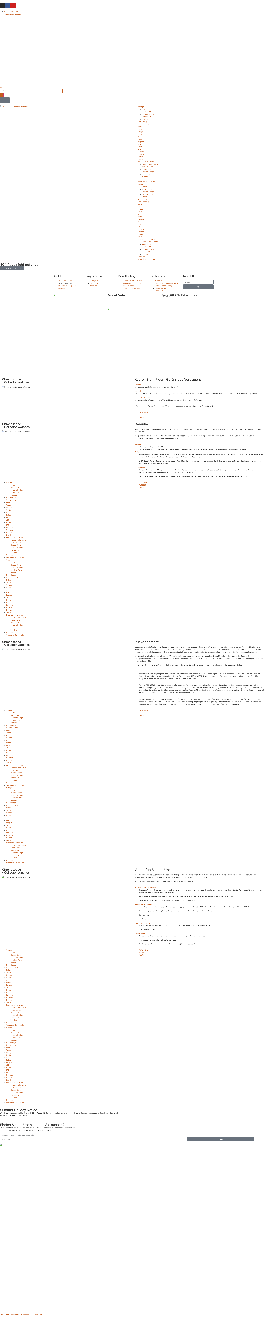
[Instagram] (2, 5)
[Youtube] (13, 5)
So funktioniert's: (141, 933)
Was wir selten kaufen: (143, 904)
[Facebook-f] (7, 5)
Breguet (141, 142)
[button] (200, 384)
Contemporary (143, 124)
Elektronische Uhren (150, 164)
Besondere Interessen (146, 162)
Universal (141, 154)
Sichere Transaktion (142, 398)
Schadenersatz (140, 467)
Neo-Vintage (143, 122)
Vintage (141, 107)
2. (135, 683)
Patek (140, 139)
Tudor (140, 129)
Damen (140, 157)
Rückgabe (138, 391)
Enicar (144, 109)
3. (135, 697)
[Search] (2, 95)
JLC (139, 144)
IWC (139, 149)
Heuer (140, 147)
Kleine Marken (147, 167)
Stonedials (146, 174)
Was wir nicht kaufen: (143, 923)
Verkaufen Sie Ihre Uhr (146, 182)
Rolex (140, 127)
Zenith (140, 159)
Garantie (138, 384)
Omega (140, 132)
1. (135, 671)
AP (139, 137)
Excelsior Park (147, 117)
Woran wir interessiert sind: (145, 887)
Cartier (140, 134)
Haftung (138, 452)
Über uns (141, 179)
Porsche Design (148, 114)
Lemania (145, 119)
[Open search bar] (1, 87)
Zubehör (145, 177)
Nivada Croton (147, 112)
